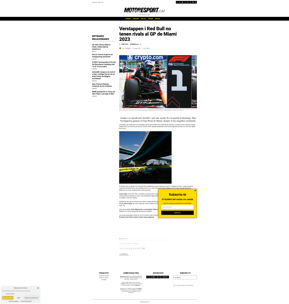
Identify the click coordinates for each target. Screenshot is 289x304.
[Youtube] (193, 2)
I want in (184, 281)
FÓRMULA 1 (134, 44)
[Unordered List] (131, 248)
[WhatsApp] (124, 51)
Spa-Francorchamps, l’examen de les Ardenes (102, 85)
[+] (142, 248)
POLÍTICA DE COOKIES (13, 301)
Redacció (128, 48)
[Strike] (127, 248)
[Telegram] (138, 51)
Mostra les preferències (31, 298)
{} (139, 248)
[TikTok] (185, 2)
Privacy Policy (190, 285)
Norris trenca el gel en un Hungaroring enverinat (102, 55)
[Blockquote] (133, 248)
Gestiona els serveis (10, 293)
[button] (38, 288)
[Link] (138, 248)
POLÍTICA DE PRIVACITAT (26, 301)
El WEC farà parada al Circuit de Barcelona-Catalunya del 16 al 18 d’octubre (104, 64)
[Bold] (121, 248)
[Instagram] (179, 2)
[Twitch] (187, 2)
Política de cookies (103, 277)
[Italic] (123, 248)
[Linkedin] (131, 51)
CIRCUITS (94, 59)
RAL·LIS (94, 51)
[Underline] (125, 248)
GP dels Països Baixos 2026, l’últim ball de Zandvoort (101, 47)
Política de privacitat (104, 275)
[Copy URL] (134, 51)
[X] (190, 2)
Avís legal (104, 279)
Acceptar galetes (8, 298)
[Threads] (195, 2)
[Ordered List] (129, 248)
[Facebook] (177, 2)
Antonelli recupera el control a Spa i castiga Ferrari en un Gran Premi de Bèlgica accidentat (103, 75)
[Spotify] (182, 2)
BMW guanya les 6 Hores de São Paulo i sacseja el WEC (103, 93)
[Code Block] (135, 248)
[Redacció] (120, 48)
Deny (18, 298)
